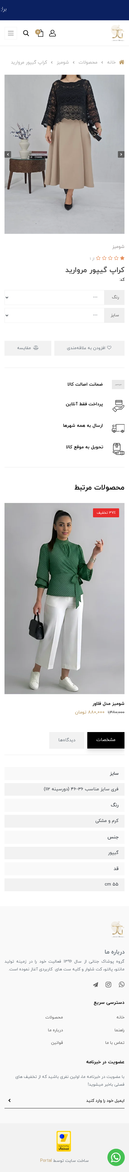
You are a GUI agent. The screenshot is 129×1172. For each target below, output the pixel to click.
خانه (120, 1017)
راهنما (119, 1030)
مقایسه (24, 348)
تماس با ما (114, 1043)
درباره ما (55, 1030)
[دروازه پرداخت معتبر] (63, 1141)
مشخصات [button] (106, 740)
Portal (46, 1161)
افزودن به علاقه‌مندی (86, 348)
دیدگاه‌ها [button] (66, 740)
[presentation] (121, 154)
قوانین (57, 1043)
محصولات (54, 1017)
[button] (52, 33)
